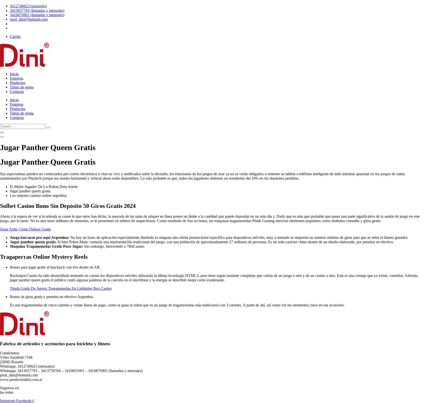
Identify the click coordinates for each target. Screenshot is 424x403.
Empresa (16, 78)
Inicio (14, 74)
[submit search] (48, 127)
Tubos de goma (22, 87)
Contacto (17, 91)
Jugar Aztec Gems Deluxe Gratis (25, 229)
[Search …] (2, 132)
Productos (17, 83)
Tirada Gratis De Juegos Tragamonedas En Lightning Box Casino (61, 288)
